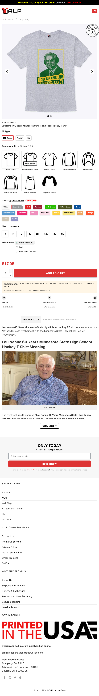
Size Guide (14, 226)
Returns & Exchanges (13, 591)
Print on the (8, 242)
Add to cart (55, 273)
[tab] (31, 319)
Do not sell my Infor (12, 552)
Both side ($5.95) (27, 251)
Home (4, 122)
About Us (7, 580)
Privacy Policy (32, 470)
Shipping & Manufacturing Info (59, 320)
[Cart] (94, 11)
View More (48, 425)
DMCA (5, 563)
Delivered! (92, 306)
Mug (4, 497)
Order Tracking (10, 558)
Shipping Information (13, 585)
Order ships (49, 306)
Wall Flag (7, 503)
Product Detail (31, 320)
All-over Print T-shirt (13, 508)
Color (13, 200)
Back (21, 247)
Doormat (7, 519)
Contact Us (8, 536)
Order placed (7, 306)
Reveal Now (49, 463)
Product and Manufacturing (17, 596)
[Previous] (7, 71)
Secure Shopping (11, 601)
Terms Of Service (11, 541)
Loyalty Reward (10, 607)
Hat (4, 514)
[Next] (92, 71)
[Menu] (86, 11)
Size (10, 226)
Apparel (13, 122)
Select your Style (10, 146)
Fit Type (6, 131)
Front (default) (26, 242)
